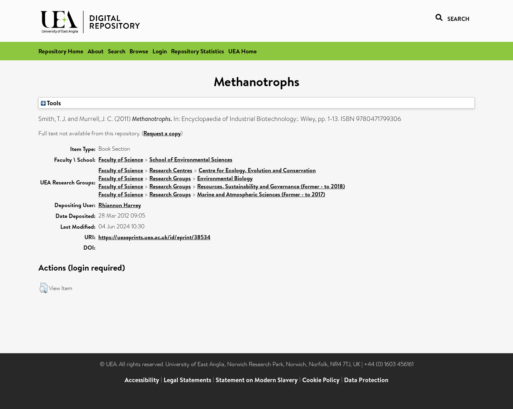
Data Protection (366, 380)
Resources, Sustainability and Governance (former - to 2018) (271, 186)
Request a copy (162, 133)
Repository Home (60, 51)
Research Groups (170, 178)
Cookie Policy (321, 380)
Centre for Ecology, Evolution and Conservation (257, 170)
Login (160, 51)
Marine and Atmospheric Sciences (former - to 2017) (261, 194)
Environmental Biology (225, 178)
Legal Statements (187, 380)
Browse (138, 51)
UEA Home (242, 51)
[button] (43, 288)
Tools (53, 102)
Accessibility (142, 380)
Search (116, 51)
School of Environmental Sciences (190, 159)
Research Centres (170, 170)
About (96, 51)
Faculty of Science (120, 159)
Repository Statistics (197, 51)
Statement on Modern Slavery (257, 380)
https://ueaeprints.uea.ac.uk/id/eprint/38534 (154, 237)
